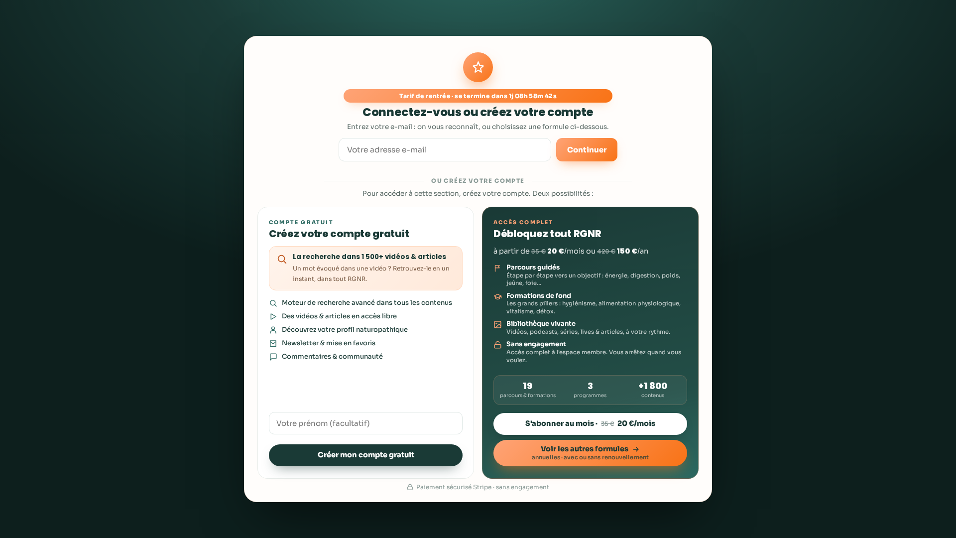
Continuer (586, 149)
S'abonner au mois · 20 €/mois (590, 423)
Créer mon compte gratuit (366, 454)
